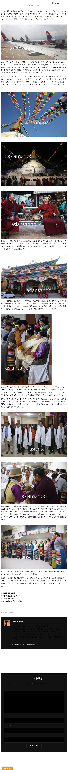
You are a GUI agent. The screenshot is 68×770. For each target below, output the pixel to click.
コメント (8, 688)
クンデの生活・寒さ (10, 596)
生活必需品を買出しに (11, 593)
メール (7, 726)
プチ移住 (11, 612)
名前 (6, 716)
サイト (6, 735)
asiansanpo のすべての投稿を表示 (24, 645)
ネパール (5, 612)
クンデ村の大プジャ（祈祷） (13, 601)
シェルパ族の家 (8, 599)
